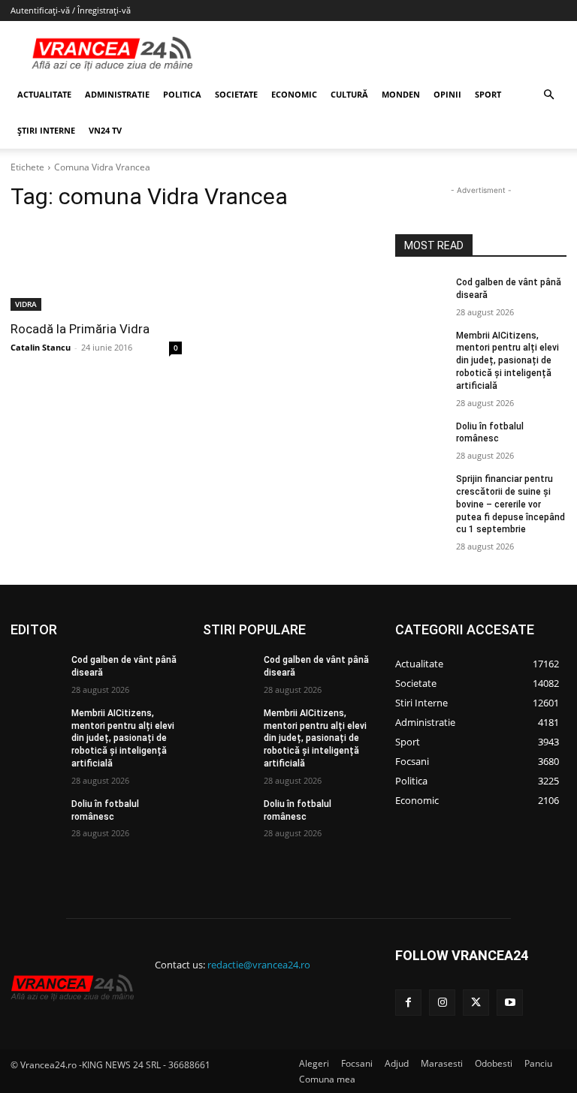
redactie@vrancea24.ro (258, 964)
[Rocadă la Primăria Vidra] (96, 268)
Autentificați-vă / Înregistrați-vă (71, 10)
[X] (476, 1002)
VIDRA (26, 304)
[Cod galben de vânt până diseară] (420, 294)
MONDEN (401, 94)
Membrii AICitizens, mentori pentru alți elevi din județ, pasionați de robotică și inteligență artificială (507, 360)
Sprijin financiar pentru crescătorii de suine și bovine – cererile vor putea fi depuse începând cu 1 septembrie (510, 504)
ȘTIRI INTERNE (46, 130)
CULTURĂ (349, 94)
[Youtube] (510, 1002)
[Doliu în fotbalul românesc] (420, 438)
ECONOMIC (294, 94)
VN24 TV (105, 130)
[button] (548, 95)
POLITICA (182, 94)
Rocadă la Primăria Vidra (80, 328)
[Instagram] (442, 1002)
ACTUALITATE (44, 94)
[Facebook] (408, 1002)
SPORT (488, 94)
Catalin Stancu (41, 347)
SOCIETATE (236, 94)
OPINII (447, 94)
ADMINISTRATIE (117, 94)
